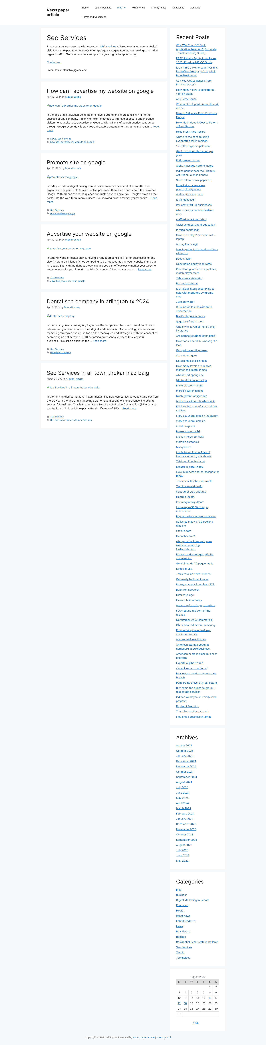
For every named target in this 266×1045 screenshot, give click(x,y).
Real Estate (183, 931)
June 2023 (182, 855)
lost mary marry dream (190, 502)
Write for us (138, 7)
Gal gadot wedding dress (192, 350)
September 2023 (186, 839)
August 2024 (184, 782)
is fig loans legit (185, 199)
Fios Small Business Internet (193, 716)
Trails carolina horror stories (193, 574)
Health (180, 910)
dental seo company (60, 352)
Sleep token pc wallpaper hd (193, 180)
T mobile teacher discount (192, 711)
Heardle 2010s (185, 496)
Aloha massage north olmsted (194, 165)
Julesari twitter (185, 301)
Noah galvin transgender (191, 396)
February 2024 (185, 813)
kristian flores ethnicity (190, 436)
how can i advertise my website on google (72, 142)
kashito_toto (183, 530)
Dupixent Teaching (187, 706)
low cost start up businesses (194, 204)
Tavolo (180, 952)
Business (181, 894)
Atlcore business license (191, 639)
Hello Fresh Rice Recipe (190, 131)
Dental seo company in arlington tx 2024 (98, 301)
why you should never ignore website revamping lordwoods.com (194, 545)
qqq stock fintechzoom (190, 321)
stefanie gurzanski (187, 441)
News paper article (58, 12)
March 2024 (183, 808)
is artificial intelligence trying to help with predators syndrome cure (195, 292)
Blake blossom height (189, 385)
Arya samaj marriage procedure (195, 605)
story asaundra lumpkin (190, 420)
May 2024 (182, 797)
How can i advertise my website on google (100, 91)
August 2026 (184, 745)
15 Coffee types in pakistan (193, 146)
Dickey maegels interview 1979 (195, 584)
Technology (183, 957)
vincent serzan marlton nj (191, 668)
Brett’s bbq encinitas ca (190, 316)
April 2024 (182, 803)
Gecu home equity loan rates (194, 263)
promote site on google (62, 213)
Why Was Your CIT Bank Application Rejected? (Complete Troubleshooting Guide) (196, 49)
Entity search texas (188, 160)
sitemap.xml (163, 1037)
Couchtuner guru (186, 355)
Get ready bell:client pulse (192, 579)
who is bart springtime (190, 375)
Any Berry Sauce (186, 99)
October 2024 (184, 771)
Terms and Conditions (94, 16)
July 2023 (182, 850)
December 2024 (186, 761)
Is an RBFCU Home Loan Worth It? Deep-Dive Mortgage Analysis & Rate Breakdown (197, 71)
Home (85, 7)
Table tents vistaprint (189, 278)
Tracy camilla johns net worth (194, 481)
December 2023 (186, 824)
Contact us (178, 7)
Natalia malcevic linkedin (191, 360)
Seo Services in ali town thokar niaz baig (98, 373)
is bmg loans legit (187, 244)
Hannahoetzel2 (185, 536)
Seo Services (64, 138)
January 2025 (184, 756)
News (53, 138)
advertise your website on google (67, 281)
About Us (195, 7)
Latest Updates (103, 7)
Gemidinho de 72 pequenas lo (194, 563)
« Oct (196, 1022)
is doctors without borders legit (195, 401)
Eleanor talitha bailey (189, 600)
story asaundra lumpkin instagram (197, 415)
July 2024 (182, 787)
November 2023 (186, 829)
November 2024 (186, 766)
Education (182, 905)
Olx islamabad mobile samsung (195, 625)
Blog (119, 7)
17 (179, 1003)
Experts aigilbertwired (189, 466)
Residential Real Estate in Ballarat (197, 942)
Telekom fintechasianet (190, 461)
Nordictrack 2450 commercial (194, 619)
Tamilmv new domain (189, 486)
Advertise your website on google (89, 233)
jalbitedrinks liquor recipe (191, 380)
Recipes (181, 936)
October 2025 (184, 750)
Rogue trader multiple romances (196, 516)
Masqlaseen (183, 447)
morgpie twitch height (189, 390)
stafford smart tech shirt (191, 219)
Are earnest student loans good (195, 335)
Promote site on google (76, 162)
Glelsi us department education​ (195, 224)
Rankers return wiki (188, 431)
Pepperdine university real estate (196, 682)
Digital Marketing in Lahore (192, 900)
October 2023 (184, 834)
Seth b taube (184, 568)
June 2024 (182, 792)
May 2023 (182, 860)
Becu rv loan (183, 258)
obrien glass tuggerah (189, 194)
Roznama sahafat (187, 283)
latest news (183, 915)
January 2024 (184, 818)
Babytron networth (187, 589)
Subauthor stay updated (191, 491)
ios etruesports (185, 426)
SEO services (108, 46)
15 (210, 997)
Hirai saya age (185, 594)
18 (185, 1003)
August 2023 (184, 845)
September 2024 (186, 776)
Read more (144, 269)
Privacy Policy (158, 7)
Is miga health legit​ (187, 229)
